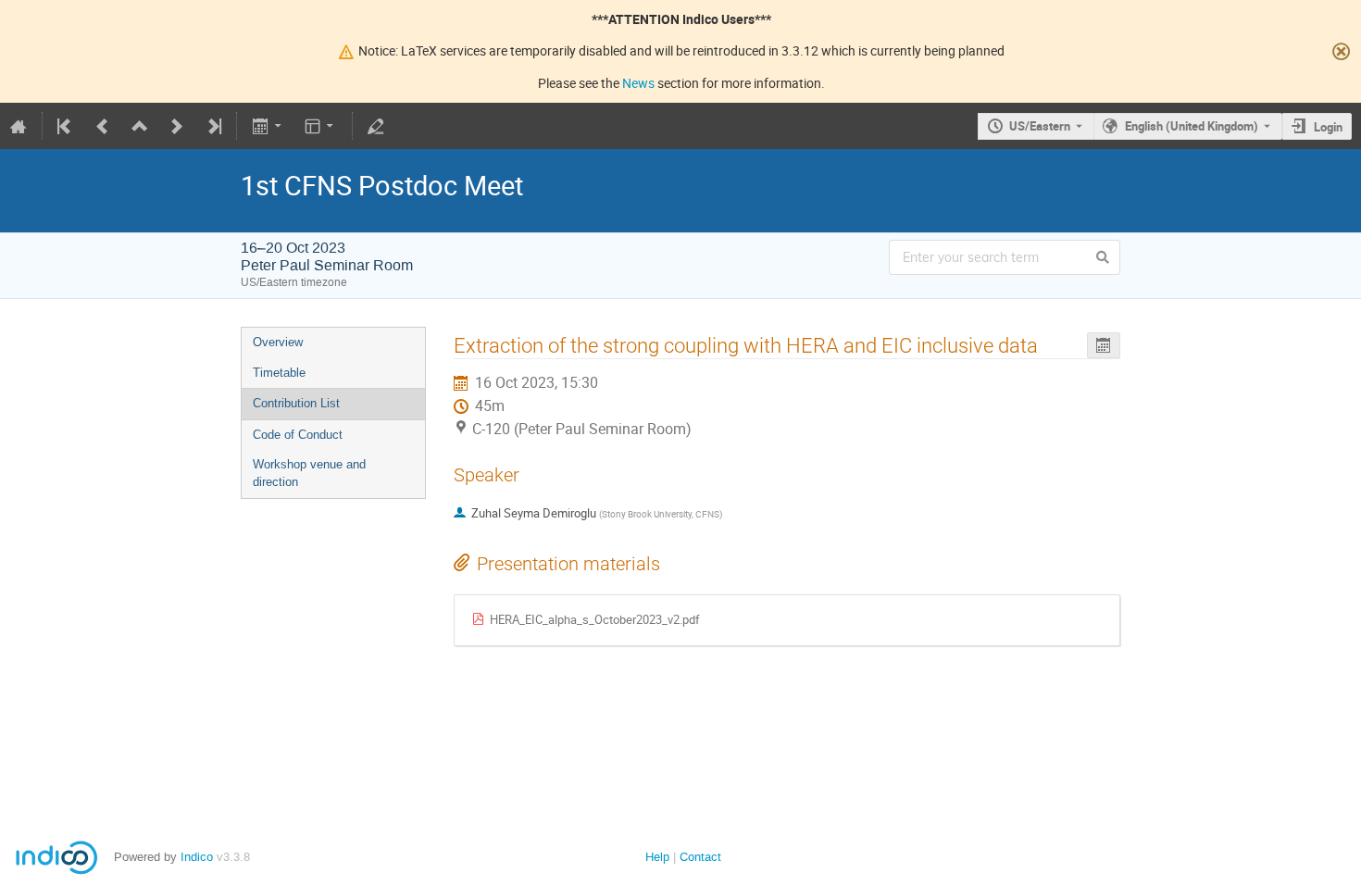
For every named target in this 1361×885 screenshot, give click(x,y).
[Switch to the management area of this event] (375, 126)
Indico (197, 857)
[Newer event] (176, 126)
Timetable (279, 373)
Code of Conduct (298, 435)
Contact (700, 857)
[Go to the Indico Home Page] (18, 126)
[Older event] (102, 126)
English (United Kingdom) (1191, 126)
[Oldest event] (65, 126)
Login (1328, 126)
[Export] (268, 126)
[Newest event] (212, 126)
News (638, 83)
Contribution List (296, 403)
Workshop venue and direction (309, 473)
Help (657, 857)
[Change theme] (320, 126)
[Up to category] (139, 126)
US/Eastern (1039, 126)
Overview (278, 342)
